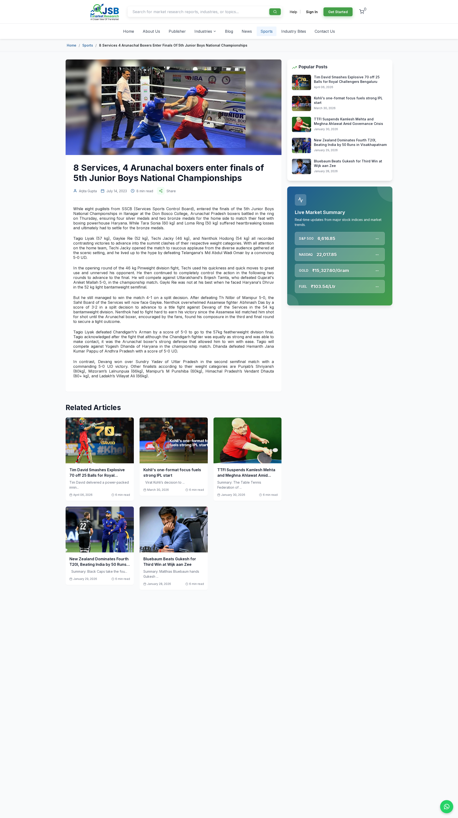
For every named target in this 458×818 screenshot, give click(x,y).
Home (128, 31)
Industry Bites (293, 31)
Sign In (312, 12)
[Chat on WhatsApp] (446, 806)
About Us (151, 31)
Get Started (338, 12)
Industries (203, 31)
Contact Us (325, 31)
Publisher (177, 31)
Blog (229, 31)
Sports (266, 31)
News (247, 31)
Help (293, 12)
